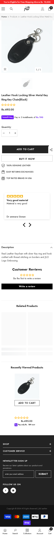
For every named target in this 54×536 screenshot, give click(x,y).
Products (13, 16)
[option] (27, 46)
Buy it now (27, 159)
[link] (13, 349)
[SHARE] (50, 149)
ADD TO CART (25, 149)
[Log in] (42, 8)
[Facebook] (5, 490)
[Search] (11, 9)
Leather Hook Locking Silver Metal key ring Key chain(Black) (26, 412)
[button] (8, 105)
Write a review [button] (27, 286)
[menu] (3, 9)
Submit (43, 474)
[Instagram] (13, 490)
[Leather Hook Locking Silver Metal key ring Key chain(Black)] (27, 386)
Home (4, 16)
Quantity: (6, 127)
